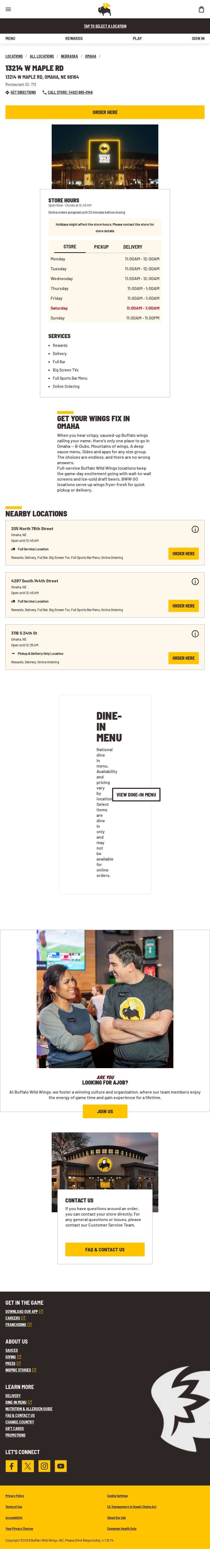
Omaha (90, 56)
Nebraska (69, 56)
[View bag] (201, 9)
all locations (42, 56)
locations (14, 56)
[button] (105, 542)
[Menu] (8, 9)
